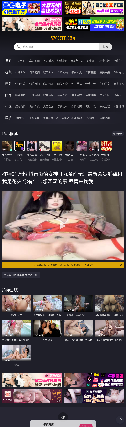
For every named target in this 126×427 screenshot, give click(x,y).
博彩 (8, 60)
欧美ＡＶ (48, 72)
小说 (8, 106)
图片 (8, 95)
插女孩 (20, 118)
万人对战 (48, 61)
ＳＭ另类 (119, 72)
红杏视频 (76, 118)
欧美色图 (48, 95)
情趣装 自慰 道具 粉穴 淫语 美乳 (20, 274)
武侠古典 (62, 106)
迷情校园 (76, 106)
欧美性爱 (62, 83)
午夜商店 (34, 118)
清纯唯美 (90, 95)
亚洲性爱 (20, 83)
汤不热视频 (62, 118)
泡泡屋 (90, 118)
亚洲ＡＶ (20, 72)
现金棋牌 (104, 61)
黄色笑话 (104, 106)
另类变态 (119, 83)
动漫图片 (62, 95)
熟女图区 (104, 95)
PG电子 (20, 61)
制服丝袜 (76, 83)
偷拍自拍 (34, 83)
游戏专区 (62, 61)
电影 (8, 83)
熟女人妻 (76, 72)
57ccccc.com (63, 38)
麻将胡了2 (77, 61)
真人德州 (34, 61)
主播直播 (104, 72)
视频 (8, 72)
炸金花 (90, 61)
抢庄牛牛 (119, 61)
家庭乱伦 (34, 106)
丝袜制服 (90, 72)
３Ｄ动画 (62, 72)
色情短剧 (104, 118)
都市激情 (20, 106)
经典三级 (90, 83)
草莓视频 (48, 118)
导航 (8, 118)
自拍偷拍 (34, 72)
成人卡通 (48, 83)
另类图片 (119, 95)
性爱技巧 (119, 106)
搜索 (105, 46)
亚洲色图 (34, 95)
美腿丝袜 (76, 95)
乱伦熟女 (104, 83)
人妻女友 (48, 106)
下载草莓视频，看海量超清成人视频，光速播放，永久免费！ (63, 265)
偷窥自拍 (20, 95)
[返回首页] (120, 420)
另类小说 (90, 106)
